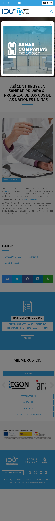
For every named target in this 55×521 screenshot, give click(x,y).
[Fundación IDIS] (15, 11)
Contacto (47, 3)
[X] (8, 3)
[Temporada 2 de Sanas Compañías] (27, 50)
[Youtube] (14, 3)
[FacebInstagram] (3, 3)
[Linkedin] (19, 3)
